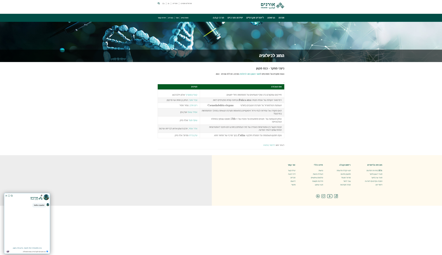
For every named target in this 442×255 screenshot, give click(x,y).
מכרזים (293, 178)
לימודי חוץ (378, 185)
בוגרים (170, 18)
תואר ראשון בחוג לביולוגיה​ (250, 74)
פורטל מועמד (346, 178)
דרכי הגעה (291, 174)
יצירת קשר (162, 18)
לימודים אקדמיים (255, 17)
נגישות (321, 171)
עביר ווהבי (193, 100)
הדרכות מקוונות (317, 181)
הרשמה (271, 17)
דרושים (293, 181)
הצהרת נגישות (318, 174)
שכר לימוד (347, 181)
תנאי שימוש (319, 185)
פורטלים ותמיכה (186, 4)
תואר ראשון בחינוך (376, 174)
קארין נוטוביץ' (191, 95)
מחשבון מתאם (346, 174)
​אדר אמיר (193, 128)
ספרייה (175, 4)
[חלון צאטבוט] (27, 223)
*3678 (293, 185)
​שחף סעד (193, 120)
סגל (177, 18)
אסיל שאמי (192, 112)
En (164, 3)
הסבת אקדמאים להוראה (373, 181)
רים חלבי (193, 105)
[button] (158, 3)
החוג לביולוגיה (271, 56)
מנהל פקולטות (345, 185)
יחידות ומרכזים (235, 17)
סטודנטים (184, 18)
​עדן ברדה (193, 135)
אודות (281, 17)
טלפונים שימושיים (317, 178)
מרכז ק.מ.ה (218, 17)
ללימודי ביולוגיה (269, 145)
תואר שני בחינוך (376, 178)
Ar (168, 3)
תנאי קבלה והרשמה (344, 171)
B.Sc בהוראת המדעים (374, 171)
